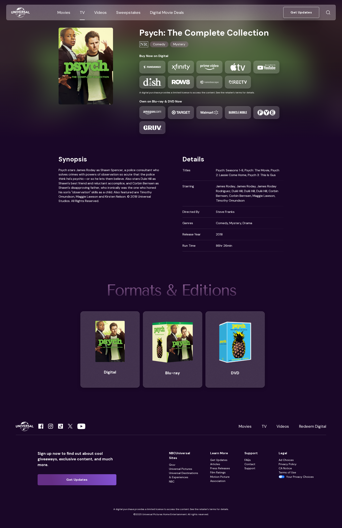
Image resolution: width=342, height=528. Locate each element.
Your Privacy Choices (300, 477)
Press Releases (220, 468)
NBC (171, 481)
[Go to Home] (20, 13)
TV (264, 426)
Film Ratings (218, 472)
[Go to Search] (328, 12)
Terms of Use (287, 472)
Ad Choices (286, 460)
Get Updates (218, 460)
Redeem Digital (312, 426)
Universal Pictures (180, 469)
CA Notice (285, 468)
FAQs (247, 460)
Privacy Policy (287, 464)
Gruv (172, 464)
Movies (245, 426)
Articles (215, 464)
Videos (282, 426)
